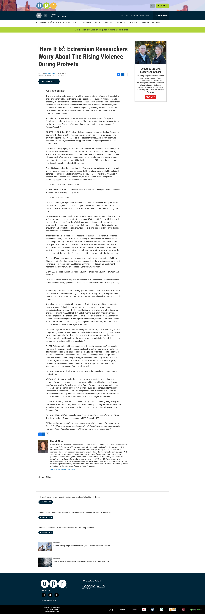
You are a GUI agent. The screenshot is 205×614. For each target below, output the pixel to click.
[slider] (48, 15)
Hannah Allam (50, 73)
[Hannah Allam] (43, 446)
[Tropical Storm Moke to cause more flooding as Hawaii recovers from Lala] (45, 562)
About (98, 22)
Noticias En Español (45, 22)
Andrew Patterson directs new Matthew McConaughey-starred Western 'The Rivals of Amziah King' (75, 512)
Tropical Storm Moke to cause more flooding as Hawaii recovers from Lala (81, 561)
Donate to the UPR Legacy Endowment (150, 70)
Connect (121, 22)
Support (109, 22)
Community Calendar (151, 22)
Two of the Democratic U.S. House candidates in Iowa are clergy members (66, 528)
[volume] (45, 15)
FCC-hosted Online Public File (91, 581)
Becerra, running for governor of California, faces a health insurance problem (81, 546)
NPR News (56, 542)
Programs (86, 22)
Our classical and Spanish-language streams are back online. (102, 30)
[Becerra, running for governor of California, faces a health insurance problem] (45, 546)
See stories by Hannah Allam (63, 469)
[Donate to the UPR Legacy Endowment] (150, 52)
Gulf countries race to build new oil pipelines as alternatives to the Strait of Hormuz (69, 497)
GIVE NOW (150, 97)
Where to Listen (63, 22)
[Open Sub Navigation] (79, 22)
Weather (133, 22)
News (74, 22)
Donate (163, 5)
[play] (39, 15)
